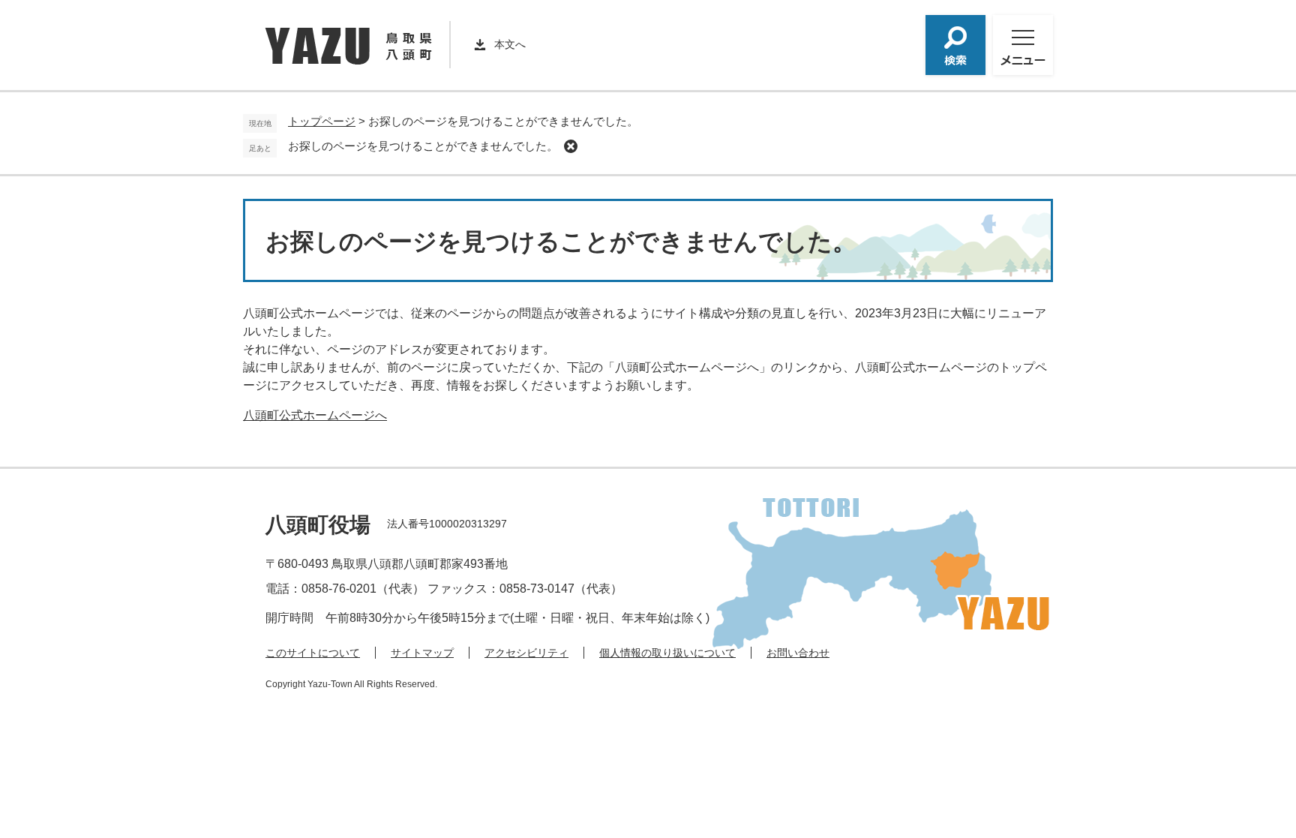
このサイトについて (313, 653)
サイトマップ (422, 653)
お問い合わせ (798, 653)
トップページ (322, 121)
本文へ (510, 44)
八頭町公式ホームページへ (315, 415)
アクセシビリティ (526, 653)
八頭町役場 (318, 524)
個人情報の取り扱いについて (667, 653)
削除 (571, 146)
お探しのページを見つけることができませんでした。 (423, 146)
